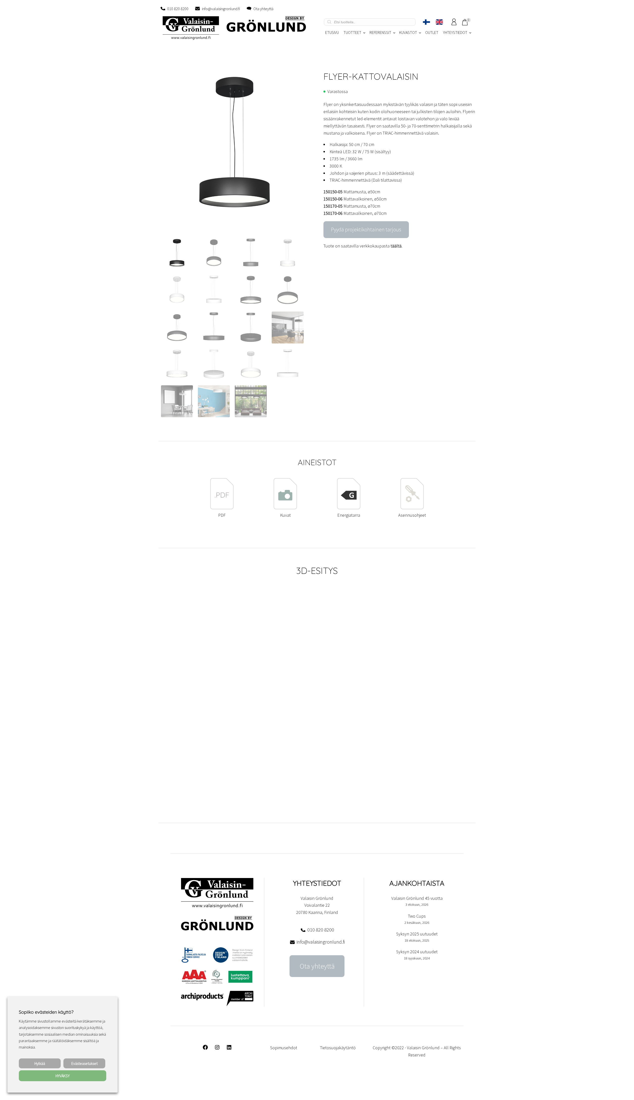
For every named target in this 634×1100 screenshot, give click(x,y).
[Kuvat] (285, 508)
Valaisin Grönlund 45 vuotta (417, 898)
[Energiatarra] (348, 508)
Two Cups (417, 916)
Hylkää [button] (39, 1063)
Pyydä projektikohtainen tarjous (366, 229)
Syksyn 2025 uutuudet (417, 934)
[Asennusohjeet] (412, 508)
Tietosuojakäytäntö (338, 1048)
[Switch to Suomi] (426, 22)
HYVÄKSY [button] (62, 1075)
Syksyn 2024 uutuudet (417, 951)
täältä (396, 246)
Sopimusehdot (283, 1048)
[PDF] (222, 508)
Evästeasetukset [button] (84, 1063)
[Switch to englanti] (439, 22)
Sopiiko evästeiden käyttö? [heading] (46, 1012)
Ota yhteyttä (263, 8)
